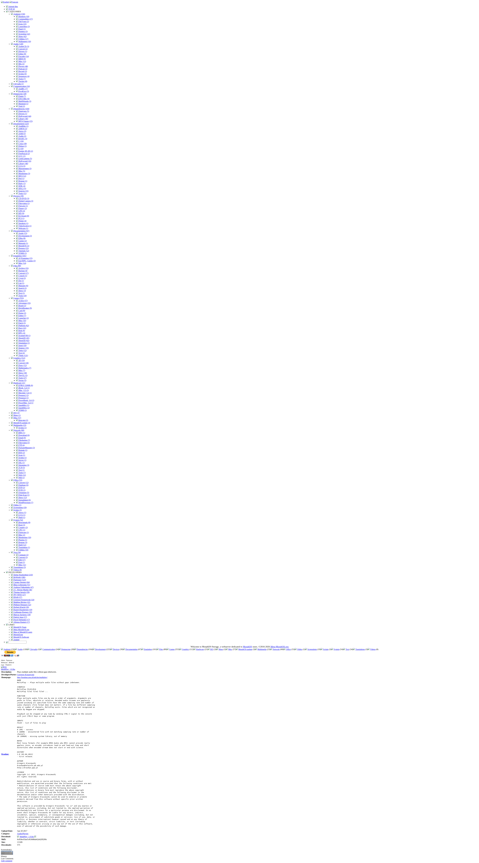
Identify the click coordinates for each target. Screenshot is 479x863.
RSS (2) (21, 453)
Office (288, 649)
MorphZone (18, 635)
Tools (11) (22, 193)
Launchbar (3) (24, 26)
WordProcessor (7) (25, 502)
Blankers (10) (23, 16)
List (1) (21, 283)
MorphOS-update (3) (21, 423)
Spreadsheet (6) (24, 500)
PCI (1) (21, 218)
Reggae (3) (22, 542)
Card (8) (21, 311)
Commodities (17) (25, 19)
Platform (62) (23, 326)
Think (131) (23, 355)
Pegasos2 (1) (23, 398)
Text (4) (21, 353)
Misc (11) (22, 565)
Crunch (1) (22, 276)
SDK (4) (21, 186)
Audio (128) (18, 44)
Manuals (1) (23, 243)
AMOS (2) (22, 129)
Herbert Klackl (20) (21, 607)
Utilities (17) (23, 39)
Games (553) (18, 298)
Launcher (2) (23, 318)
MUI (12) (22, 176)
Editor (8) (22, 54)
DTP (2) (21, 488)
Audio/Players (22, 834)
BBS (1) (21, 433)
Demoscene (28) (19, 94)
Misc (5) (21, 171)
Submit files (13, 6)
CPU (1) (21, 530)
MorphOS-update (245, 649)
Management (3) (24, 168)
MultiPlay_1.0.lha (8, 669)
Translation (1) (24, 547)
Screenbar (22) (24, 34)
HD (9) (21, 213)
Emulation (148, 649)
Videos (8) (17, 570)
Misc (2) (21, 535)
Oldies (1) (17, 505)
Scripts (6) (22, 74)
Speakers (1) (23, 223)
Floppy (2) (22, 208)
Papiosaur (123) (19, 580)
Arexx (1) (22, 512)
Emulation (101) (19, 256)
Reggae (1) (22, 181)
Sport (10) (22, 345)
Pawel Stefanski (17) (21, 620)
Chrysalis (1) (18, 84)
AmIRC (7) (23, 89)
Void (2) (21, 106)
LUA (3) (21, 166)
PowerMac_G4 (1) (25, 403)
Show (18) (22, 373)
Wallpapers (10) (24, 41)
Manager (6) (23, 286)
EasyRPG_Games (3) (27, 261)
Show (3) (22, 291)
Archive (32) (23, 268)
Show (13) (22, 497)
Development (100, 649)
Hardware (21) (19, 383)
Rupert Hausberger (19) (22, 610)
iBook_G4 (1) (24, 388)
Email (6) (22, 438)
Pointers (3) (23, 31)
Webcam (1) (23, 228)
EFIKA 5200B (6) (25, 385)
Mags (221, 649)
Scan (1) (21, 455)
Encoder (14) (23, 56)
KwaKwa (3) (23, 91)
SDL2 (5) (22, 188)
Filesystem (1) (24, 203)
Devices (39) (18, 196)
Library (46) (23, 164)
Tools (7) (22, 79)
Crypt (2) (22, 278)
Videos (373, 649)
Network (276, 649)
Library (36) (23, 119)
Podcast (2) (22, 69)
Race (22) (22, 328)
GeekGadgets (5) (25, 159)
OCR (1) (21, 490)
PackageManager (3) (26, 448)
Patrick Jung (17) (20, 617)
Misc (230, 649)
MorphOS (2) (23, 246)
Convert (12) (23, 483)
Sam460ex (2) (24, 408)
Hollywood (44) (24, 116)
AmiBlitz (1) (23, 126)
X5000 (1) (22, 253)
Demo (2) (22, 313)
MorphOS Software (21, 637)
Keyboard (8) (23, 216)
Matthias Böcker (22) (21, 602)
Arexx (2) (22, 131)
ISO (211, 649)
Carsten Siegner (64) (21, 582)
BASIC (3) (22, 139)
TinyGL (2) (22, 375)
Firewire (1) (23, 206)
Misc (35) (22, 321)
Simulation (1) (24, 343)
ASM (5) (22, 134)
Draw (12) (22, 365)
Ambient (6, 649)
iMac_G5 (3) (23, 390)
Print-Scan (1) (23, 495)
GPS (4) (21, 211)
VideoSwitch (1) (24, 226)
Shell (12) (22, 545)
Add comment (6, 861)
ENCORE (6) (23, 99)
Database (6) (23, 485)
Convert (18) (23, 363)
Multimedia (261, 649)
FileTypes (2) (23, 21)
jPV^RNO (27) (19, 595)
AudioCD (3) (23, 46)
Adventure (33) (24, 303)
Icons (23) (22, 24)
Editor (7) (22, 316)
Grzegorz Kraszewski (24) (23, 600)
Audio (20, 649)
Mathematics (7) (24, 368)
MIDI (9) (22, 59)
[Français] (13, 2)
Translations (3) (19, 567)
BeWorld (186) (19, 577)
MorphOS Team (19, 627)
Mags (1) (17, 415)
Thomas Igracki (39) (21, 592)
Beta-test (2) (23, 420)
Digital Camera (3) (25, 201)
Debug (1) (22, 146)
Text (347, 649)
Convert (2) (23, 49)
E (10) (20, 149)
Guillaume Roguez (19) (22, 612)
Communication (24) (21, 86)
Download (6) (24, 435)
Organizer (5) (23, 493)
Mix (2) (21, 64)
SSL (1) (21, 463)
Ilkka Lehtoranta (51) (21, 585)
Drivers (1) (22, 51)
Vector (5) (22, 380)
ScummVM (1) (24, 335)
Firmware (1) (23, 532)
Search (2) (22, 288)
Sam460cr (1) (23, 405)
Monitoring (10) (24, 537)
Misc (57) (17, 418)
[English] (5, 2)
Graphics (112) (19, 358)
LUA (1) (21, 515)
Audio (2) (22, 136)
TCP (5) (21, 468)
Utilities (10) (23, 550)
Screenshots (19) (20, 507)
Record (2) (22, 71)
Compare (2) (23, 555)
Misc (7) (21, 370)
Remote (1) (22, 450)
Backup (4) (22, 271)
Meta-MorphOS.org (21, 630)
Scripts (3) (17, 510)
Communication (48, 649)
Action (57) (23, 301)
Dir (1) (21, 281)
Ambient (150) (19, 14)
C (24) (21, 141)
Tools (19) (22, 296)
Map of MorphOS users (22, 632)
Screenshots (312, 649)
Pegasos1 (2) (23, 395)
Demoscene (65, 649)
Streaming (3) (23, 465)
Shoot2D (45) (23, 338)
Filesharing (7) (24, 440)
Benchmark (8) (24, 522)
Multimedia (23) (19, 425)
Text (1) (21, 293)
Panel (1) (22, 29)
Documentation (131, 649)
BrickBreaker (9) (25, 308)
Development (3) (25, 236)
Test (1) (21, 470)
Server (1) (22, 460)
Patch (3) (22, 323)
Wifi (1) (21, 478)
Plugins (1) (22, 540)
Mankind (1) (23, 104)
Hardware (200, 649)
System (336, 649)
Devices (116, 649)
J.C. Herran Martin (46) (22, 590)
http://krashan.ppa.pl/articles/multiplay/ (32, 677)
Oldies (299, 649)
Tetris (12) (22, 350)
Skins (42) (22, 36)
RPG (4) (21, 333)
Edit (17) (21, 560)
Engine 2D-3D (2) (25, 151)
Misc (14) (22, 263)
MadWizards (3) (24, 101)
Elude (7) (22, 96)
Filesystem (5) (24, 443)
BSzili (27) (17, 597)
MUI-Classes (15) (25, 121)
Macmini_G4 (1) (25, 393)
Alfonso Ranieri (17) (21, 622)
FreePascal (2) (24, 154)
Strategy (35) (23, 348)
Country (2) (23, 527)
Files (161, 649)
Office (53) (17, 480)
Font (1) (21, 562)
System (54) (18, 520)
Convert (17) (23, 273)
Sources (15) (23, 191)
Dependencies (82, 649)
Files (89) (17, 266)
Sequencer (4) (23, 76)
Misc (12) (22, 61)
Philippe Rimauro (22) (22, 605)
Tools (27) (22, 378)
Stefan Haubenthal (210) (23, 575)
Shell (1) (21, 517)
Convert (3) (23, 557)
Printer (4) (22, 221)
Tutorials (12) (23, 251)
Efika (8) (21, 238)
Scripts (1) (22, 428)
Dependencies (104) (21, 109)
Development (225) (21, 124)
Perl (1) (21, 178)
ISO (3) (16, 413)
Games (172, 649)
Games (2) (22, 241)
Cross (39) (22, 144)
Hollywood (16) (24, 161)
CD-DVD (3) (23, 198)
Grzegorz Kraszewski (25, 675)
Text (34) (17, 552)
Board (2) (22, 306)
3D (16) (21, 360)
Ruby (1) (22, 183)
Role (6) (21, 330)
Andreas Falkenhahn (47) (23, 587)
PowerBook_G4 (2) (26, 400)
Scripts (325, 649)
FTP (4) (21, 445)
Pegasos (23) (23, 248)
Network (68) (18, 430)
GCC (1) (21, 156)
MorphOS (247, 646)
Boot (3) (21, 525)
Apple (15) (22, 233)
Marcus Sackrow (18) (22, 615)
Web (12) (22, 475)
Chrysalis (33, 649)
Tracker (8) (22, 81)
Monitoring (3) (24, 173)
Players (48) (23, 66)
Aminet (16, 640)
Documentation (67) (21, 231)
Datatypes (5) (23, 111)
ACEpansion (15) (25, 258)
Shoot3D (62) (23, 340)
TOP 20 (11, 9)
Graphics (185, 649)
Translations (360, 649)
